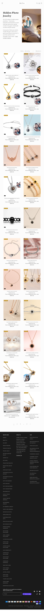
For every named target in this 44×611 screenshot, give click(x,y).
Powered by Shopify (19, 605)
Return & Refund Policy (7, 454)
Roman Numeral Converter (6, 527)
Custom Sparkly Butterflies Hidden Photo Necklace (32, 414)
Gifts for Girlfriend (7, 486)
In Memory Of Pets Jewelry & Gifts (34, 457)
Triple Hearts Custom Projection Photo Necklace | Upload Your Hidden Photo (12, 198)
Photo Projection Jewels (34, 438)
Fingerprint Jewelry (34, 454)
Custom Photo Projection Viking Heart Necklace (32, 291)
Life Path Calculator (7, 539)
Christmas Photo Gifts (7, 518)
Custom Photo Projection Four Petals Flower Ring (12, 414)
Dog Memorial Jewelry (6, 503)
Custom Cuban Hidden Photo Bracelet (32, 260)
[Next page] (30, 424)
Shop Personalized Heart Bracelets (34, 467)
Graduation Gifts (7, 514)
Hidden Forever (13, 605)
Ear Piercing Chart (7, 524)
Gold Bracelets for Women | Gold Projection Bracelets (35, 450)
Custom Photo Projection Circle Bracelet (12, 291)
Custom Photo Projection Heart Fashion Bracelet (32, 198)
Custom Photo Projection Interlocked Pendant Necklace (32, 75)
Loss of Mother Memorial (6, 499)
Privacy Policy (6, 450)
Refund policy (26, 605)
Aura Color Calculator (5, 575)
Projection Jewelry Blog (7, 466)
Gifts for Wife (6, 483)
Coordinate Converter (5, 562)
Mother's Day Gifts (7, 511)
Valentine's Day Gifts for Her (8, 473)
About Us (5, 440)
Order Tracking (6, 445)
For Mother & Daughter (33, 474)
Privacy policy (32, 605)
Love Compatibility (7, 550)
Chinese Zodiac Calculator (6, 547)
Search (4, 437)
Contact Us (5, 457)
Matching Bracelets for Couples (34, 442)
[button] (2, 3)
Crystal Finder (6, 572)
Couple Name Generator (6, 582)
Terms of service (38, 605)
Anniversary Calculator (6, 557)
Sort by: (22, 51)
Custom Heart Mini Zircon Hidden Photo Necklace (32, 167)
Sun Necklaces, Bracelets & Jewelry (35, 482)
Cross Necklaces (34, 445)
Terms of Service (7, 448)
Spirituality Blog (7, 469)
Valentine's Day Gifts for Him (8, 477)
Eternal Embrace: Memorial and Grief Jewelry (34, 462)
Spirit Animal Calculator (6, 568)
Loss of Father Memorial (6, 495)
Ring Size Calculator (8, 521)
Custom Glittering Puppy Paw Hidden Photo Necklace (32, 383)
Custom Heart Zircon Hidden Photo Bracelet (12, 260)
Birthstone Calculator (5, 531)
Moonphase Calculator (8, 585)
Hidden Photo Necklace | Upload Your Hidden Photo (12, 75)
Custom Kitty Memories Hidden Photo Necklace (12, 383)
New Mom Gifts (6, 491)
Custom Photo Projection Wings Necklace (12, 167)
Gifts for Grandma (7, 480)
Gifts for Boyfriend (7, 488)
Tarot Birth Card (7, 565)
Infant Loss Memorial (8, 509)
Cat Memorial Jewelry (8, 506)
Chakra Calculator (7, 578)
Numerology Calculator (6, 553)
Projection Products (8, 463)
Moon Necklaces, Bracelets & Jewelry (35, 478)
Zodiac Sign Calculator (5, 542)
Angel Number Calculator (6, 536)
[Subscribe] (20, 594)
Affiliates (5, 460)
